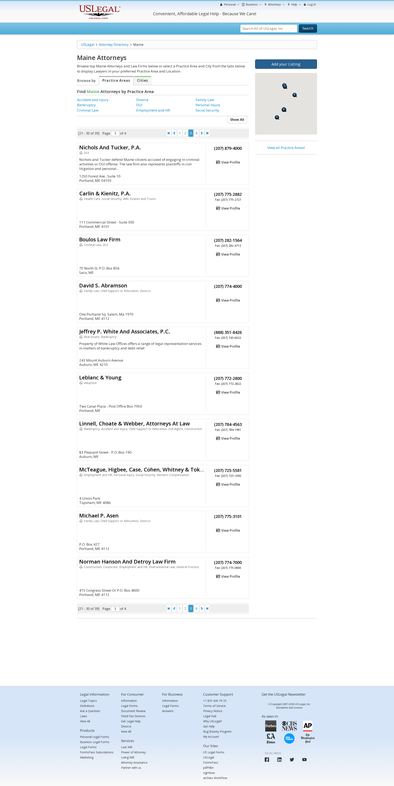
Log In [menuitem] (311, 4)
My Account (211, 737)
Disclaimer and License (289, 707)
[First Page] (168, 133)
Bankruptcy (86, 105)
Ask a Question (90, 711)
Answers (167, 711)
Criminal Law (87, 110)
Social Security (207, 110)
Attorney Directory (114, 44)
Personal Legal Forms (94, 737)
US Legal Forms (213, 752)
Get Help (209, 726)
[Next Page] (201, 133)
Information (129, 701)
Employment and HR (153, 110)
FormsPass (210, 762)
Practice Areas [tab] (116, 80)
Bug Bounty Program (217, 731)
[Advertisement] (286, 184)
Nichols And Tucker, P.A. (110, 147)
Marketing (86, 757)
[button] (284, 109)
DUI (139, 105)
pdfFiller (208, 768)
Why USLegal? (212, 721)
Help (293, 4)
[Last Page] (207, 133)
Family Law (205, 99)
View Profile (230, 162)
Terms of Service (214, 706)
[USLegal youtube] (304, 759)
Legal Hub (209, 716)
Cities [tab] (142, 80)
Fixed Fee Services (133, 716)
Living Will (127, 757)
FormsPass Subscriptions (96, 752)
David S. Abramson (103, 285)
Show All (237, 119)
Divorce (142, 99)
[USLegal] (99, 5)
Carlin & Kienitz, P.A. (105, 193)
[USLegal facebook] (267, 759)
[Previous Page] (174, 133)
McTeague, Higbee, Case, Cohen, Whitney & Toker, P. (146, 469)
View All (85, 721)
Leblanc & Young (100, 377)
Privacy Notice (212, 711)
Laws (83, 716)
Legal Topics (88, 701)
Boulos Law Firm (99, 239)
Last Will (126, 747)
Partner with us (131, 768)
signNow (209, 773)
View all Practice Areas (285, 147)
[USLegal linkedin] (279, 759)
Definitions (87, 706)
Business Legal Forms (94, 742)
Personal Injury (208, 105)
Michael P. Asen (99, 515)
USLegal (87, 44)
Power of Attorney (133, 752)
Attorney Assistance (134, 762)
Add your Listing (285, 64)
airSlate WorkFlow (215, 778)
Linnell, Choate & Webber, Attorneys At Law (134, 423)
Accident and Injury (93, 99)
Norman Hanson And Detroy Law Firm (127, 561)
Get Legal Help (131, 721)
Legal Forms (88, 747)
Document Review (133, 711)
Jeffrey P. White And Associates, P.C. (124, 331)
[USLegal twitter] (292, 759)
